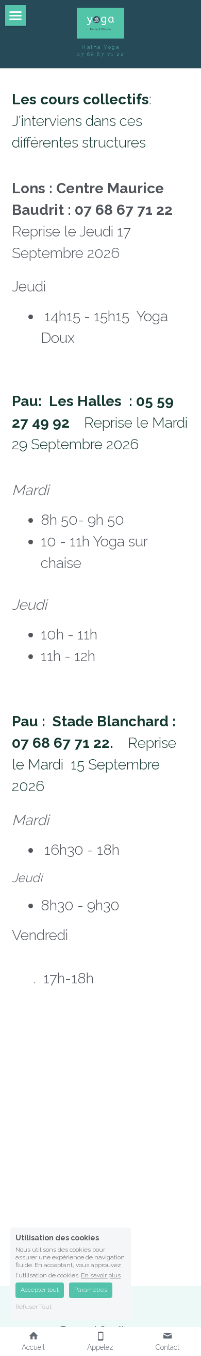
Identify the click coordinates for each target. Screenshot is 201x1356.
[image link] (101, 22)
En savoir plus (101, 1275)
